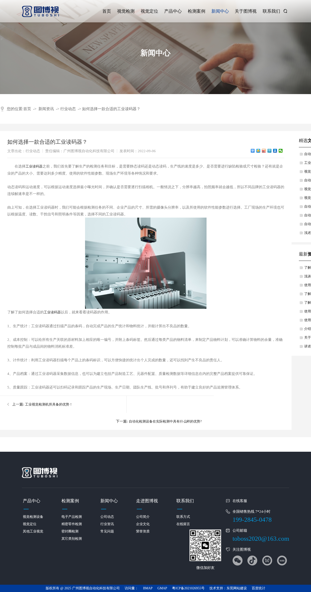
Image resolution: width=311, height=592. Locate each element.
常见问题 (107, 531)
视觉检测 (126, 11)
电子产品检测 (71, 517)
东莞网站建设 (236, 588)
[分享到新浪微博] (264, 151)
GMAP (162, 588)
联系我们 (271, 11)
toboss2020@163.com (261, 538)
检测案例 (196, 11)
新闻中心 (220, 11)
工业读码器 (34, 166)
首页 (106, 11)
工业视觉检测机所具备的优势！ (49, 404)
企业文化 (143, 524)
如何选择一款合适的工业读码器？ (111, 109)
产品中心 (173, 11)
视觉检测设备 (33, 517)
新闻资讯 (46, 109)
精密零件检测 (71, 524)
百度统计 (258, 588)
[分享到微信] (281, 151)
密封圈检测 (69, 531)
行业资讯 (107, 524)
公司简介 (143, 517)
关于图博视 (246, 11)
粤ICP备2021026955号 (188, 588)
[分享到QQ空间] (258, 151)
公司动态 (107, 517)
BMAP (148, 588)
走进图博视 (147, 500)
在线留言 (183, 524)
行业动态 (68, 109)
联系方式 (183, 517)
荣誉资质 (143, 531)
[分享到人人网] (275, 151)
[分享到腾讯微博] (270, 151)
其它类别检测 (71, 538)
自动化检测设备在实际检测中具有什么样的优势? (165, 421)
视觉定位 (149, 11)
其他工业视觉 (33, 531)
